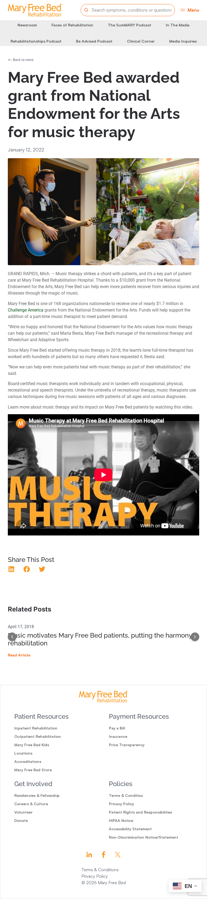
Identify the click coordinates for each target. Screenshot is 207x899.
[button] (190, 10)
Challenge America (25, 310)
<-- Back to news (20, 60)
